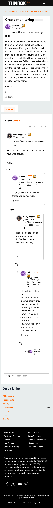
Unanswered (26, 407)
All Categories (8, 396)
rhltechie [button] (15, 25)
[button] (8, 26)
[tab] (9, 109)
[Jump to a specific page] (45, 126)
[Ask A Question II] (23, 25)
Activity (6, 404)
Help (5, 415)
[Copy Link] (42, 32)
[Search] (44, 3)
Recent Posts (8, 400)
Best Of (6, 419)
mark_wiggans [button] (19, 134)
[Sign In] (49, 3)
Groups (6, 411)
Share (9, 97)
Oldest (16, 121)
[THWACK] (19, 3)
